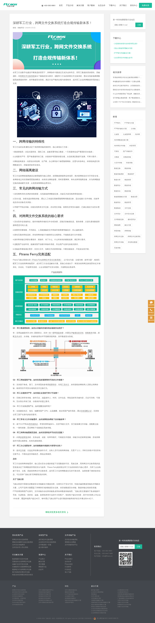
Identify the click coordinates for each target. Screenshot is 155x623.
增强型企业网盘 (70, 542)
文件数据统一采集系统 (19, 598)
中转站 (30, 450)
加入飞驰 (68, 572)
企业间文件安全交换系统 (47, 542)
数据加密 (128, 179)
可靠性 (116, 151)
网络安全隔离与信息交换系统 (22, 542)
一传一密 (50, 332)
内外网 (137, 134)
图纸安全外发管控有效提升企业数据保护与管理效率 (128, 90)
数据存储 (128, 185)
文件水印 (18, 336)
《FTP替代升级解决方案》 (122, 53)
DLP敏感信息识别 (76, 332)
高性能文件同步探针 (45, 598)
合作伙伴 (68, 561)
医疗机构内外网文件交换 (21, 572)
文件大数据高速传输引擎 (46, 602)
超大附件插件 (43, 547)
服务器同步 (132, 219)
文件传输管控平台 (71, 544)
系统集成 (94, 594)
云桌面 (116, 134)
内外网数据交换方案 (121, 140)
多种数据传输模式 (70, 598)
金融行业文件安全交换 (20, 564)
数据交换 (117, 168)
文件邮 (23, 450)
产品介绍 (69, 5)
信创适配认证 (86, 411)
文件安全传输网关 (18, 544)
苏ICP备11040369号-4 (85, 618)
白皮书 (41, 569)
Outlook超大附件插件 (19, 602)
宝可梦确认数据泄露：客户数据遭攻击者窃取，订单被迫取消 (128, 98)
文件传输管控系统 (17, 604)
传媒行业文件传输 (123, 602)
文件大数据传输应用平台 (46, 590)
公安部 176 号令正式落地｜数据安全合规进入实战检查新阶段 (128, 102)
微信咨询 (151, 320)
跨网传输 (128, 230)
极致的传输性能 (69, 592)
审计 (44, 401)
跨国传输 (117, 230)
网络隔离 (117, 225)
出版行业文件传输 (123, 606)
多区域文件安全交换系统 (19, 592)
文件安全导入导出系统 (20, 547)
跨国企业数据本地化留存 (98, 606)
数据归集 (128, 191)
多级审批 (23, 437)
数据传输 (128, 168)
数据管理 (128, 202)
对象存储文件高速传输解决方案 (100, 602)
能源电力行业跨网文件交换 (21, 569)
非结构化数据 (132, 242)
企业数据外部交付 (123, 592)
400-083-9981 (50, 5)
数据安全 (117, 191)
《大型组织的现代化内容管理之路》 (125, 43)
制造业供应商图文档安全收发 (22, 574)
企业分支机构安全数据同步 (99, 608)
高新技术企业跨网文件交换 (21, 561)
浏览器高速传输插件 (45, 592)
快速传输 (129, 162)
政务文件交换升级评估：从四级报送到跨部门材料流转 (128, 85)
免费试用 (145, 5)
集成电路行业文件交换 (20, 559)
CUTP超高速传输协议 (71, 594)
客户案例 (91, 5)
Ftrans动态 (69, 564)
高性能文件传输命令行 (45, 600)
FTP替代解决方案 (120, 128)
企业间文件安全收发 (18, 594)
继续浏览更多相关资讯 (55, 511)
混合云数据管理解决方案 (98, 604)
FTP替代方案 (129, 123)
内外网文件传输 (119, 145)
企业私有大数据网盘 (97, 592)
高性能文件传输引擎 (45, 594)
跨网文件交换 (119, 236)
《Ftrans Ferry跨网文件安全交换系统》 (46, 259)
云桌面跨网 (127, 134)
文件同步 (117, 213)
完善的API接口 (69, 602)
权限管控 (52, 384)
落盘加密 (59, 332)
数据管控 (117, 202)
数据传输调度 (119, 174)
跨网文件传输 (119, 242)
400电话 (151, 312)
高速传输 (117, 248)
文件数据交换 (119, 219)
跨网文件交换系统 (27, 76)
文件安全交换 (129, 213)
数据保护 (131, 174)
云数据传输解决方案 (97, 600)
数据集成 (117, 208)
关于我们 (123, 5)
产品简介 (42, 559)
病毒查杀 (88, 332)
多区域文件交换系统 (46, 539)
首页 (61, 5)
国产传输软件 (128, 151)
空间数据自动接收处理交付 (126, 596)
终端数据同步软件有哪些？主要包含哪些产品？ (128, 81)
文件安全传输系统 (71, 539)
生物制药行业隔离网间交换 (21, 566)
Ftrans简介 (69, 559)
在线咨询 (151, 305)
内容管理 (132, 145)
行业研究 (68, 566)
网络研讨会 (43, 566)
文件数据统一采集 (45, 544)
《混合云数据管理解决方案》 (123, 48)
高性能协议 (33, 424)
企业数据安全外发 (123, 590)
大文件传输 (118, 162)
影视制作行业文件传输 (124, 604)
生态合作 (101, 5)
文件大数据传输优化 (71, 590)
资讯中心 (133, 5)
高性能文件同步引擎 (45, 596)
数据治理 (134, 196)
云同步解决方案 (96, 598)
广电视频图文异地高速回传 (126, 598)
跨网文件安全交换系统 (20, 539)
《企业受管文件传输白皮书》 (123, 57)
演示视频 (42, 564)
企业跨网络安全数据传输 (98, 613)
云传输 (133, 128)
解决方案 (80, 5)
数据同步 (117, 185)
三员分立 (65, 384)
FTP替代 (117, 123)
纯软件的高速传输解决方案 (73, 600)
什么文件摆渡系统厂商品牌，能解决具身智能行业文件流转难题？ (128, 94)
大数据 (116, 157)
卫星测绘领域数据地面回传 (126, 594)
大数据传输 (127, 157)
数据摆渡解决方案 (120, 196)
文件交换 (128, 208)
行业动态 (68, 569)
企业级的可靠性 (69, 596)
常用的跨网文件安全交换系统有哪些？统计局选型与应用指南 (128, 77)
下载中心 (112, 5)
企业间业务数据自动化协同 (99, 610)
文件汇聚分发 (95, 596)
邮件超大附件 (95, 590)
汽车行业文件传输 (123, 600)
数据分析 (117, 179)
